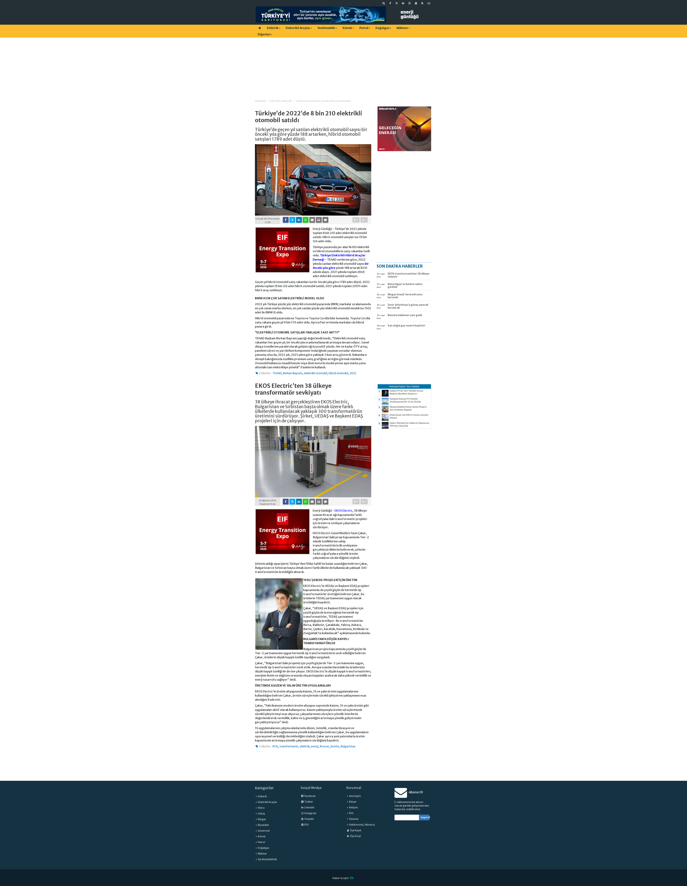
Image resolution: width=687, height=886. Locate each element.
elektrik (305, 746)
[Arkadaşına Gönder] (312, 220)
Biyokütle (263, 825)
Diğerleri (264, 34)
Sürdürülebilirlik (267, 859)
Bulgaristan (348, 746)
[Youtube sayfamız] (416, 3)
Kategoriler (264, 788)
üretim (334, 746)
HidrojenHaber (397, 386)
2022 (353, 373)
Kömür (347, 28)
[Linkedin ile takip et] (403, 3)
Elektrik (273, 28)
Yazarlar (354, 819)
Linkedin (309, 807)
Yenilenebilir (326, 28)
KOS (275, 746)
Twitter (308, 801)
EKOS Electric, (344, 510)
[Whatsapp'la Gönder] (305, 220)
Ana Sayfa (355, 796)
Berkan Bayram (292, 373)
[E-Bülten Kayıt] (429, 3)
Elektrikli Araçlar (298, 28)
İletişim (353, 807)
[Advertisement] (343, 65)
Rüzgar (262, 819)
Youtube (309, 819)
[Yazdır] (319, 220)
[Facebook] (286, 220)
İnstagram (310, 813)
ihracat (324, 746)
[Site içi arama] (384, 3)
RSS (306, 824)
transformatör (288, 746)
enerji (314, 746)
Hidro (261, 807)
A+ (356, 220)
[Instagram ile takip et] (409, 3)
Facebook (310, 796)
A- (364, 220)
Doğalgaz (382, 28)
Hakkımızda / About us (362, 824)
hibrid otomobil (338, 373)
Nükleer (402, 28)
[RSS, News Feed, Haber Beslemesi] (422, 3)
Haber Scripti (340, 878)
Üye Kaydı (355, 830)
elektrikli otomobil (315, 373)
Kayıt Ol (425, 817)
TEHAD (277, 373)
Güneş (261, 813)
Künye (352, 801)
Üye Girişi (355, 836)
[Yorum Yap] (325, 220)
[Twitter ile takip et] (396, 3)
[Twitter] (292, 220)
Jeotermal (264, 830)
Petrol (363, 28)
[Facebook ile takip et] (390, 3)
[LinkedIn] (299, 220)
